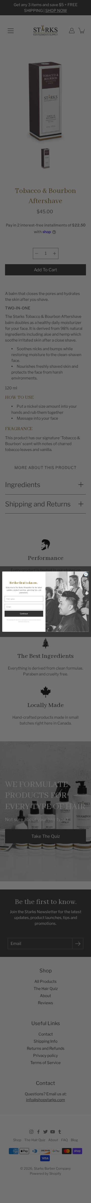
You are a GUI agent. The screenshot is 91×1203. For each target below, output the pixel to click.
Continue (24, 613)
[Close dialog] (86, 574)
